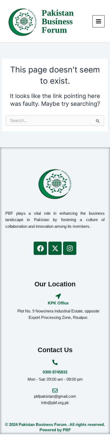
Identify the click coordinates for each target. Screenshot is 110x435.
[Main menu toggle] (98, 21)
